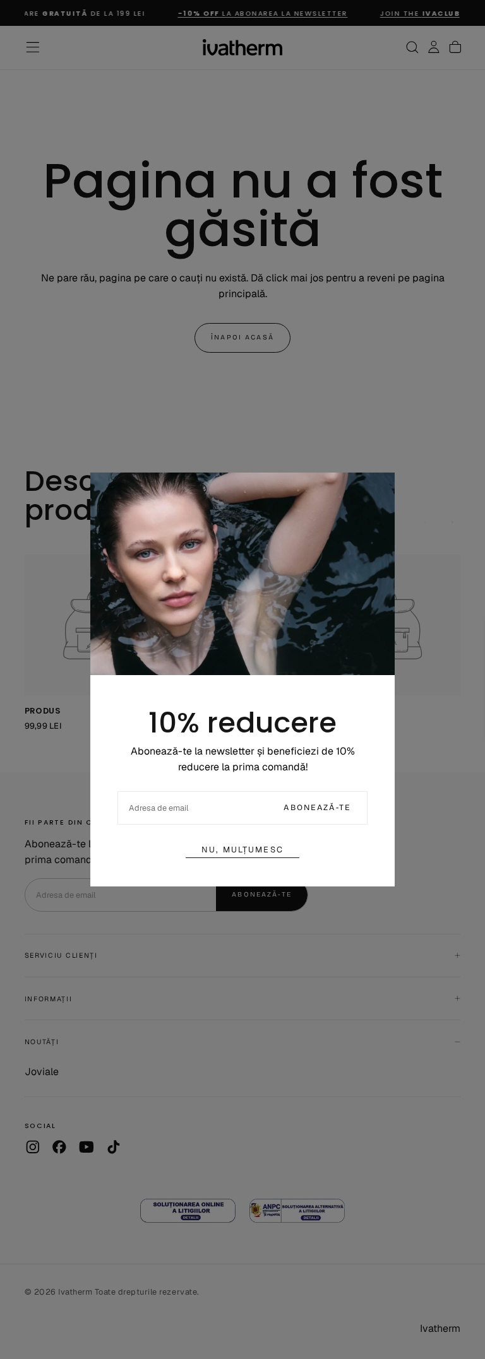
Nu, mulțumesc (242, 849)
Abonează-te (317, 807)
